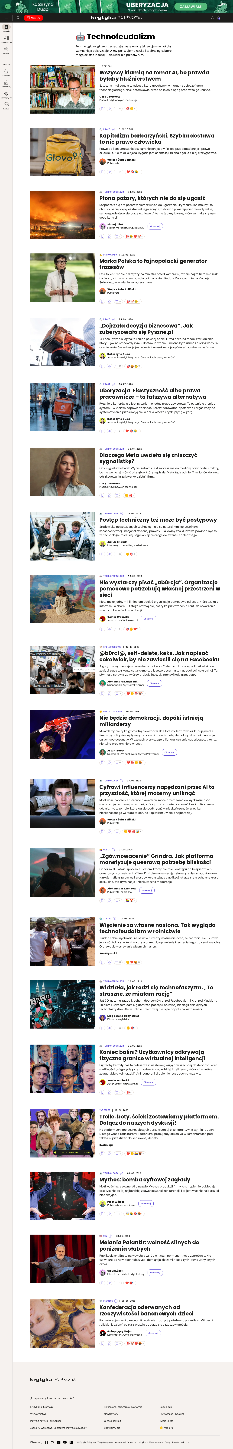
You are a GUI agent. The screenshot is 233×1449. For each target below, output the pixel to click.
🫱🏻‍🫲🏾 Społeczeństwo (110, 647)
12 (120, 554)
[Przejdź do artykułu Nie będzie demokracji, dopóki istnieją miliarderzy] (62, 734)
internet (104, 1110)
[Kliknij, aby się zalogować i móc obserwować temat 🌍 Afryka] (114, 918)
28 (120, 366)
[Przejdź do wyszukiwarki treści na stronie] (18, 18)
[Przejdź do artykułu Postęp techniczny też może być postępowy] (62, 536)
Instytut (6, 53)
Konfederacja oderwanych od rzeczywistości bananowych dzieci (146, 1310)
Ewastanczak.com (180, 1442)
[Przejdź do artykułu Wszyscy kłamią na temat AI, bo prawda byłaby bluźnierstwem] (62, 89)
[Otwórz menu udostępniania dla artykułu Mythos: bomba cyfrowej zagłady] (109, 1214)
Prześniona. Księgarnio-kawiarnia (123, 1407)
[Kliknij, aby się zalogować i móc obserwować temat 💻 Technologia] (121, 513)
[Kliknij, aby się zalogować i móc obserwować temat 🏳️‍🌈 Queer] (113, 849)
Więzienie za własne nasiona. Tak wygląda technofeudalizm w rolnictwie (157, 928)
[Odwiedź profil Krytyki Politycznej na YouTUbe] (65, 1442)
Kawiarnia (6, 76)
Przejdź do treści (16, 5)
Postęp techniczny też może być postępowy (158, 520)
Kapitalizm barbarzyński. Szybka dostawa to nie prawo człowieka (156, 139)
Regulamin (166, 1407)
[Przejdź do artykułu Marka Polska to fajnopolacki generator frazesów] (62, 277)
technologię (155, 51)
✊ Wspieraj (167, 1427)
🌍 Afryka (105, 918)
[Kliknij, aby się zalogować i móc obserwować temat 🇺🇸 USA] (110, 1236)
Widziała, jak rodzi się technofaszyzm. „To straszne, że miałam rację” (156, 991)
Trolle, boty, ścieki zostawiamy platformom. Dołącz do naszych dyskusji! (159, 1120)
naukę (140, 51)
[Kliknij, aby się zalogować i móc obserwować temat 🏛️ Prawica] (115, 1301)
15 (120, 962)
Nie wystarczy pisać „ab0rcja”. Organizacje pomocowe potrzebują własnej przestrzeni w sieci (159, 589)
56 (120, 762)
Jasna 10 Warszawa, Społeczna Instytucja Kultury (58, 1427)
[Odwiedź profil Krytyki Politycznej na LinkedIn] (71, 1442)
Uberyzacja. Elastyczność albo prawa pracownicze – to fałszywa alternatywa (152, 394)
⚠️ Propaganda (108, 254)
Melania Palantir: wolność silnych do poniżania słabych (149, 1245)
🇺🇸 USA (103, 1236)
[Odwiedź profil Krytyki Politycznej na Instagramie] (53, 1442)
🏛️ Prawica (106, 1301)
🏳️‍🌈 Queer (104, 849)
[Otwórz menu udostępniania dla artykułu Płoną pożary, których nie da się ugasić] (109, 236)
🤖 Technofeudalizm (111, 192)
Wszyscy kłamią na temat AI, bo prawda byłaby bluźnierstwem (154, 76)
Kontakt (6, 109)
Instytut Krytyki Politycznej (45, 1421)
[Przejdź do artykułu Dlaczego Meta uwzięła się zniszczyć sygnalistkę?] (62, 472)
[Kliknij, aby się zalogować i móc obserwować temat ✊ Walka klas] (120, 711)
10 (120, 109)
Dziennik (6, 31)
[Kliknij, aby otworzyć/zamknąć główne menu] (6, 18)
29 (120, 301)
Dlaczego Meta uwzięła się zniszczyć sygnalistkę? (148, 458)
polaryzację (101, 51)
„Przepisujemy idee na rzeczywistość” (52, 1398)
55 (120, 172)
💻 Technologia (108, 513)
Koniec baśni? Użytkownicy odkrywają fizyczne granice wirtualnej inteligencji (152, 1055)
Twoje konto (166, 1421)
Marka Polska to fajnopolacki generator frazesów (153, 264)
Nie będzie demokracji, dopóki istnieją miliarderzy (151, 721)
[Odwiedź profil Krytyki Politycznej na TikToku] (59, 1442)
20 (120, 1028)
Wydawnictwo (6, 42)
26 (120, 1154)
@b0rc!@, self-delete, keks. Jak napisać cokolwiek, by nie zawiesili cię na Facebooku (159, 656)
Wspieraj (35, 17)
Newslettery (6, 87)
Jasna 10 (6, 64)
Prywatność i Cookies (172, 1414)
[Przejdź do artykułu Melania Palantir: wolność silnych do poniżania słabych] (62, 1259)
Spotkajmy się (6, 98)
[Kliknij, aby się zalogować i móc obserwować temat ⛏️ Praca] (113, 129)
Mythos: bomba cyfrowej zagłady (144, 1179)
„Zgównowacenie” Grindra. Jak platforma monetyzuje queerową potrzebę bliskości (156, 859)
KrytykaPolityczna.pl (41, 1407)
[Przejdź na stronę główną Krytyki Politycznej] (53, 1380)
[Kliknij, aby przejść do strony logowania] (212, 18)
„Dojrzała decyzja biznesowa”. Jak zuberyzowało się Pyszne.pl (146, 329)
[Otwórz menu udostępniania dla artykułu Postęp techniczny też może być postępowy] (109, 554)
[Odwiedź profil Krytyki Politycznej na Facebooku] (46, 1442)
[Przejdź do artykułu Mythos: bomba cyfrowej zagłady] (62, 1196)
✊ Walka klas (108, 711)
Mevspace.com (156, 1442)
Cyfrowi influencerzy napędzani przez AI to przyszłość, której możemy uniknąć (156, 790)
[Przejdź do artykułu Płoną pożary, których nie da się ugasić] (62, 215)
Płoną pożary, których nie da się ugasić (152, 198)
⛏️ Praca (104, 129)
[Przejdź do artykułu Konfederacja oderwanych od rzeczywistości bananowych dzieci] (62, 1323)
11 (119, 900)
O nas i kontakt (112, 1421)
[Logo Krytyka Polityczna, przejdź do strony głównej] (116, 17)
